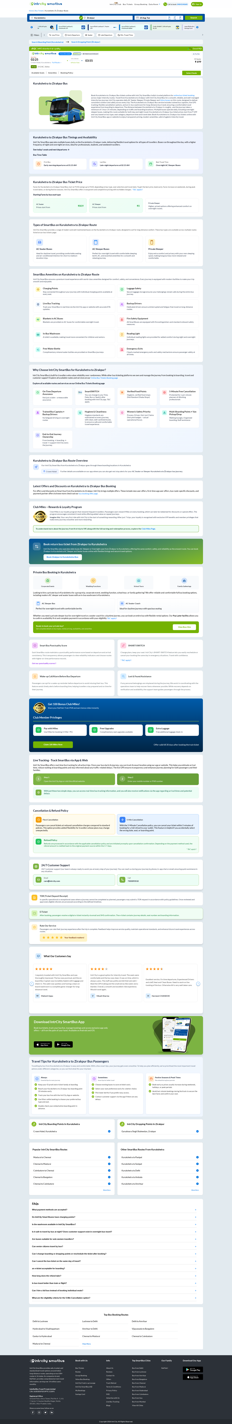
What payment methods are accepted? (49, 1210)
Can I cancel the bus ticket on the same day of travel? (56, 1261)
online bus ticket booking (184, 95)
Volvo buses (165, 100)
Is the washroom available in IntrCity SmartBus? (54, 1224)
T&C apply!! (112, 618)
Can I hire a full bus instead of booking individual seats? (57, 1291)
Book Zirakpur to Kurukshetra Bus (62, 557)
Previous (31, 27)
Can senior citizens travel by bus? (47, 1246)
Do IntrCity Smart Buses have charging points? (53, 1217)
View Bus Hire (184, 627)
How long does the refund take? (46, 1276)
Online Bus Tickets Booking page (104, 378)
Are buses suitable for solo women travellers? (53, 1239)
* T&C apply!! (137, 189)
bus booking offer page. (88, 493)
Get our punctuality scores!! (44, 663)
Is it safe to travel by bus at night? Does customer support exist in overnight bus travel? (72, 1232)
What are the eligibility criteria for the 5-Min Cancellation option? (61, 1298)
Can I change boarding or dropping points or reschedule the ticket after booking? (69, 1254)
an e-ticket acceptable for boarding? (48, 1268)
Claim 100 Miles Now (53, 745)
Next (196, 27)
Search (193, 18)
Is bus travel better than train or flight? (49, 1283)
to (40, 1321)
